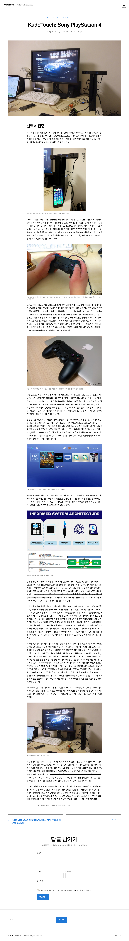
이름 (39, 871)
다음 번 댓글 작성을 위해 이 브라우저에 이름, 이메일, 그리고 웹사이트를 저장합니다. (65, 890)
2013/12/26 (64, 32)
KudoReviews (67, 18)
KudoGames (57, 18)
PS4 (68, 805)
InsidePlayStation (58, 489)
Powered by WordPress (33, 936)
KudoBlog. (9, 5)
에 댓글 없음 (78, 32)
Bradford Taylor (49, 575)
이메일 (68, 871)
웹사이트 (40, 881)
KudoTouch (53, 805)
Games (49, 18)
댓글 (39, 853)
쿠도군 (53, 32)
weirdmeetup (78, 18)
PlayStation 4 (62, 805)
